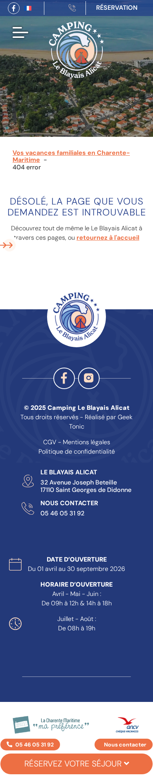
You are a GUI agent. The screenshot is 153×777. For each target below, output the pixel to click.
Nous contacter (125, 744)
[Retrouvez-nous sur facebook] (14, 8)
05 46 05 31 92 (62, 513)
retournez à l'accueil (107, 237)
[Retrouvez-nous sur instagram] (89, 378)
